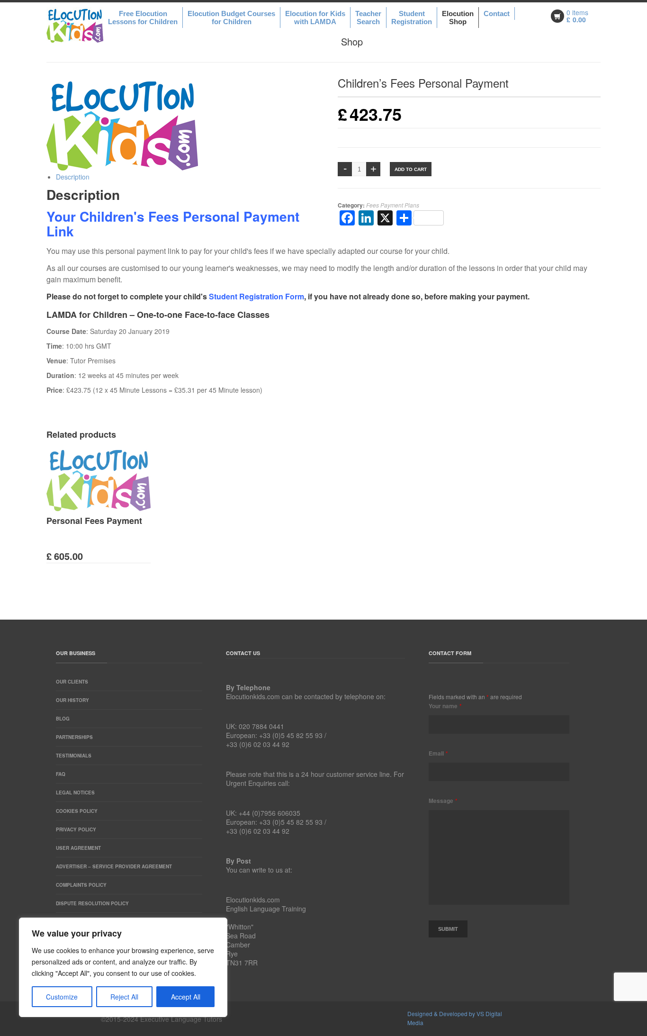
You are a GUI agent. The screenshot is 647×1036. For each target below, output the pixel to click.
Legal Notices (75, 792)
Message (443, 800)
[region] (123, 967)
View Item (106, 525)
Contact (497, 13)
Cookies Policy (77, 811)
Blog (63, 718)
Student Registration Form (256, 296)
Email (438, 753)
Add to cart (411, 169)
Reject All (124, 996)
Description (73, 176)
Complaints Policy (81, 885)
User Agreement (78, 848)
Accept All (185, 996)
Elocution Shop (458, 17)
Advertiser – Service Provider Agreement (114, 866)
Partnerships (74, 737)
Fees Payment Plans (392, 205)
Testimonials (73, 755)
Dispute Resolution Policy (92, 903)
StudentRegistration (411, 17)
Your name (445, 706)
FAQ (60, 774)
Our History (72, 700)
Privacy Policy (76, 829)
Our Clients (72, 681)
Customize (62, 996)
